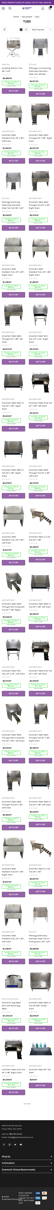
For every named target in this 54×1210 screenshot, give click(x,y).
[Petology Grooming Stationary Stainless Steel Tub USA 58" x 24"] (13, 181)
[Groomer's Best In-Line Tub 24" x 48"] (40, 516)
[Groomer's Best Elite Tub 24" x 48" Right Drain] (13, 1049)
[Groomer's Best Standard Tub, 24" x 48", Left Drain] (13, 114)
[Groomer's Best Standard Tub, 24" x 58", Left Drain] (13, 516)
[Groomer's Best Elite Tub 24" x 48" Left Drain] (40, 650)
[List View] (26, 29)
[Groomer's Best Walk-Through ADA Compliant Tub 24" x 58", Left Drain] (13, 714)
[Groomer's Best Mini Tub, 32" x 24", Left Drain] (13, 650)
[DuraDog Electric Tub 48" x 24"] (13, 47)
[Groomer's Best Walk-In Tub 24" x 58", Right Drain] (13, 449)
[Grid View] (21, 29)
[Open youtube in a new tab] (21, 1145)
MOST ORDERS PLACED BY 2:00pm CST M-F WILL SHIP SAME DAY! (27, 2)
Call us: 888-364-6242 (12, 1134)
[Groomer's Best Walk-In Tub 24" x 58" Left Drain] (40, 583)
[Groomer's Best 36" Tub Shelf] (40, 1049)
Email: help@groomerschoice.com (17, 1137)
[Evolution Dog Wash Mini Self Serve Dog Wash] (13, 982)
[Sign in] (42, 8)
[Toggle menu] (3, 8)
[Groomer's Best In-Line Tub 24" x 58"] (40, 848)
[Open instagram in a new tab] (10, 1145)
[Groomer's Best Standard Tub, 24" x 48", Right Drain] (40, 248)
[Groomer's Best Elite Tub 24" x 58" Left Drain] (40, 382)
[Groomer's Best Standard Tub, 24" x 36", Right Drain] (13, 248)
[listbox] (41, 29)
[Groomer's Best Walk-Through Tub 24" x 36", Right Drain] (40, 714)
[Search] (10, 8)
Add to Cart (13, 91)
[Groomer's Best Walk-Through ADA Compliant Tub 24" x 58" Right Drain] (13, 583)
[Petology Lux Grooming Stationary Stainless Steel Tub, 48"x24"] (40, 47)
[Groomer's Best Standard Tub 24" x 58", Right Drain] (13, 848)
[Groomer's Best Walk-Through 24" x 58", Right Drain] (40, 114)
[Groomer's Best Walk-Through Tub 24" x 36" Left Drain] (13, 781)
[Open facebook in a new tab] (4, 1145)
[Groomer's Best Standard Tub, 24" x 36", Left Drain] (13, 915)
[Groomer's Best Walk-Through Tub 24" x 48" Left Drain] (40, 449)
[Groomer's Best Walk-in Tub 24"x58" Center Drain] (40, 982)
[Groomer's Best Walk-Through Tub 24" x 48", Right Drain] (40, 181)
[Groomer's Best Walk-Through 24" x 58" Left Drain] (13, 315)
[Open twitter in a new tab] (15, 1145)
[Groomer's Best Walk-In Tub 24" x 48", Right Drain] (13, 382)
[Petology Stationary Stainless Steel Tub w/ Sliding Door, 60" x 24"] (40, 915)
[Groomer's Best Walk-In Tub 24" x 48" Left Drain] (40, 781)
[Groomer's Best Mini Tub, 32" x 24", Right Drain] (40, 315)
